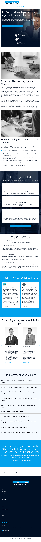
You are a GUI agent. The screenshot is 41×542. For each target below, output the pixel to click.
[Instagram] (9, 523)
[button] (39, 2)
